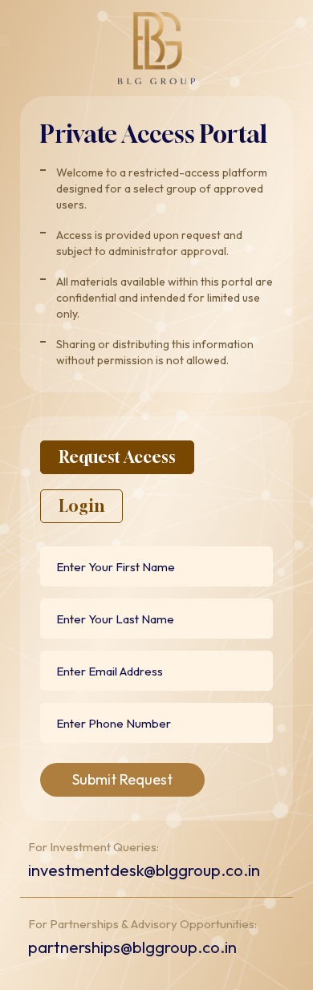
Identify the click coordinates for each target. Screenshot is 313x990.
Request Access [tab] (117, 457)
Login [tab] (81, 506)
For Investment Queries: (93, 847)
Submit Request (122, 779)
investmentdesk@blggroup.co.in (144, 870)
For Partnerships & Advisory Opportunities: (142, 924)
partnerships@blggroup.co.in (132, 947)
